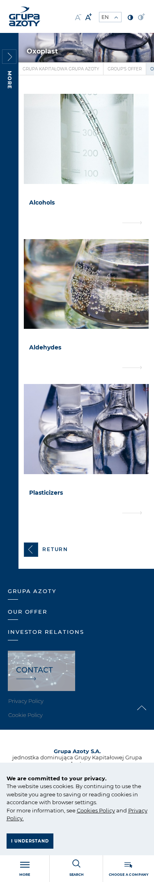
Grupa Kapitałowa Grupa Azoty (61, 69)
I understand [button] (30, 841)
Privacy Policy (26, 701)
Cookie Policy (25, 715)
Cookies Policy (96, 810)
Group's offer (125, 69)
